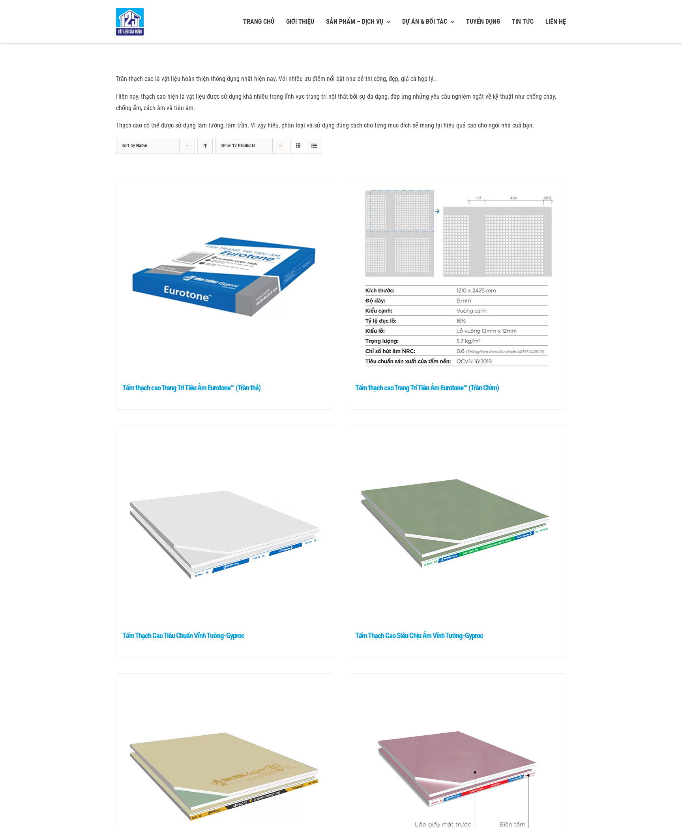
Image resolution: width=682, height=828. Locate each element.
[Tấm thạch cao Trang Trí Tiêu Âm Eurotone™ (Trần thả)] (224, 276)
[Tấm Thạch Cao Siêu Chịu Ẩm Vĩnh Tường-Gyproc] (457, 524)
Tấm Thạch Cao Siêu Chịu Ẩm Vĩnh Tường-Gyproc (419, 635)
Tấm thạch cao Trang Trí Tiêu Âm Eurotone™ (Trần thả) (191, 387)
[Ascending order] (205, 146)
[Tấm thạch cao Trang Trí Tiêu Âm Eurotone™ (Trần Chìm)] (457, 276)
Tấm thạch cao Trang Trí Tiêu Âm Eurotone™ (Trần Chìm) (427, 387)
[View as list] (314, 146)
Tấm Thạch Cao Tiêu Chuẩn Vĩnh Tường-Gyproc (183, 635)
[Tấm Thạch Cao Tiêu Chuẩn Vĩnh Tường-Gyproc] (224, 524)
